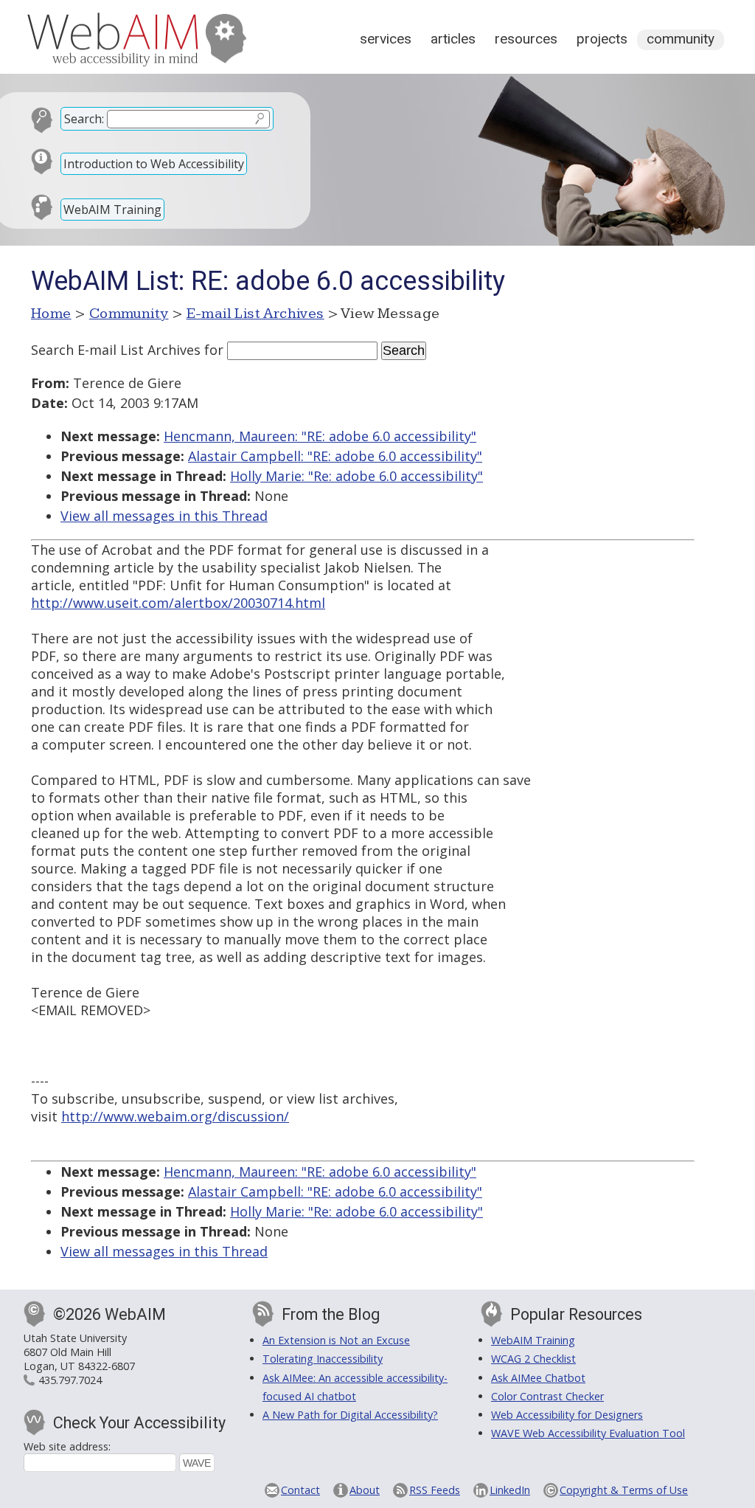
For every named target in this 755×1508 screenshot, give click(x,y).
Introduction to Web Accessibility (153, 164)
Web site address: (67, 1446)
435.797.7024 (70, 1380)
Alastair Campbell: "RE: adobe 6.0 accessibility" (335, 456)
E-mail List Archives (255, 313)
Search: (84, 119)
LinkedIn (510, 1490)
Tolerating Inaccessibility (322, 1359)
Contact (300, 1490)
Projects (602, 38)
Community (680, 38)
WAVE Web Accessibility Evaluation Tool (588, 1433)
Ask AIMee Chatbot (538, 1378)
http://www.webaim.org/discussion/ (175, 1116)
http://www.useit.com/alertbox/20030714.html (178, 603)
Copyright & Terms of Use (624, 1490)
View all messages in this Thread (164, 516)
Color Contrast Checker (547, 1396)
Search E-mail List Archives (116, 350)
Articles (453, 38)
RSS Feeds (434, 1490)
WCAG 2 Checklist (533, 1359)
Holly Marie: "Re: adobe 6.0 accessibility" (356, 476)
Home (51, 313)
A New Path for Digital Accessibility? (350, 1415)
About (364, 1490)
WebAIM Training (112, 209)
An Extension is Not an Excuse (336, 1340)
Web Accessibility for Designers (567, 1415)
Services (385, 38)
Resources (526, 38)
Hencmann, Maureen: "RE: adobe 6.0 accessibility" (320, 436)
